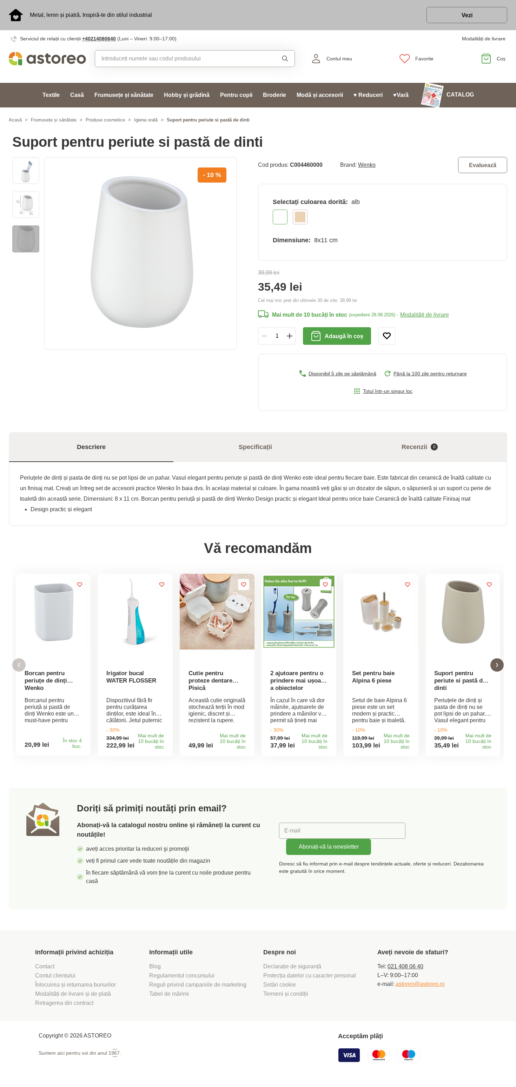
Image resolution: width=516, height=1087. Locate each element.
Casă (77, 95)
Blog (155, 966)
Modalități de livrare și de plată (73, 994)
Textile (51, 95)
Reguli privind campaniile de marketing (197, 985)
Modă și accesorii (320, 95)
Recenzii (419, 446)
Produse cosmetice (105, 120)
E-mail (292, 831)
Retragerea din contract (64, 1003)
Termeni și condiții (286, 994)
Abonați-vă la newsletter (329, 847)
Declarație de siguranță (292, 966)
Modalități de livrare (483, 38)
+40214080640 (99, 38)
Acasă (15, 120)
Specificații (255, 446)
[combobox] (180, 59)
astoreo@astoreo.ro (420, 984)
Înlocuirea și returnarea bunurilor (75, 985)
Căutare (280, 59)
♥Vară (401, 95)
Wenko (367, 165)
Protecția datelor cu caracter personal (309, 976)
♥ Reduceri (368, 95)
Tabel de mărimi (169, 994)
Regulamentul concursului (181, 976)
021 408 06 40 (405, 966)
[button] (19, 665)
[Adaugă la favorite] (387, 336)
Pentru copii (236, 95)
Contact (44, 966)
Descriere (91, 446)
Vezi (467, 15)
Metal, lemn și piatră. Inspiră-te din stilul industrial (91, 15)
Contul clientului (55, 976)
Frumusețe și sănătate (123, 95)
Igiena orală (146, 120)
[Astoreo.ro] (47, 58)
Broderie (274, 95)
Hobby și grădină (187, 95)
